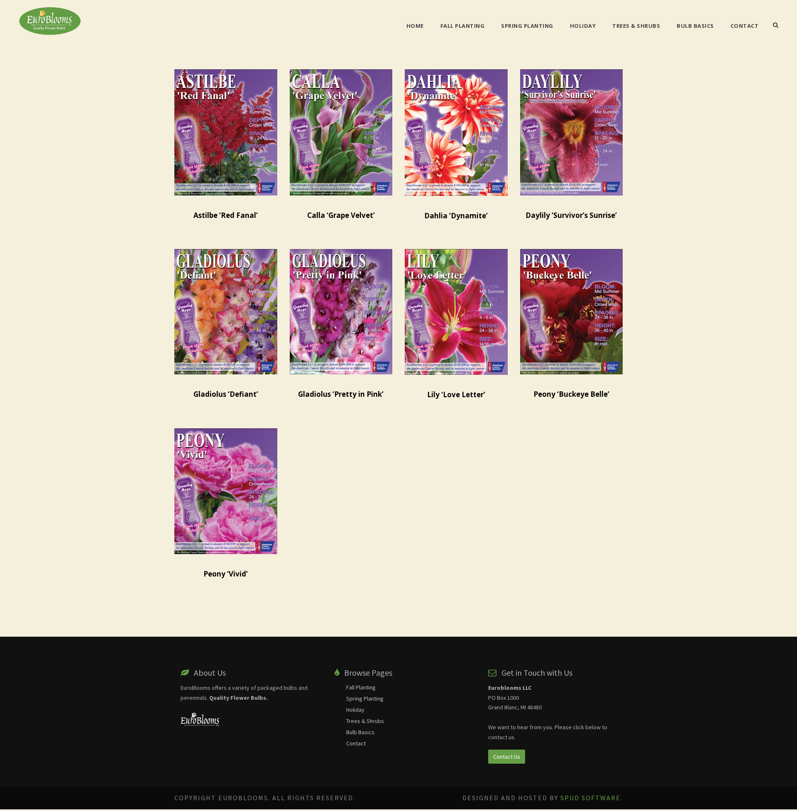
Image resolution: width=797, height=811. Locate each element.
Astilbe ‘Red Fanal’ (225, 215)
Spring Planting (527, 25)
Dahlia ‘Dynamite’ (456, 215)
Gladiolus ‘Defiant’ (225, 394)
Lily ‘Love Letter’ (456, 394)
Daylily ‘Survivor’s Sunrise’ (571, 215)
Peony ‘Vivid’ (225, 574)
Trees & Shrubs (636, 25)
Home (415, 25)
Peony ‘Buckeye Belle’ (571, 394)
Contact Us (506, 756)
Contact (745, 25)
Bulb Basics (695, 25)
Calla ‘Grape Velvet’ (341, 215)
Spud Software (590, 798)
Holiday (583, 25)
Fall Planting (462, 25)
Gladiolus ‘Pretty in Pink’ (341, 394)
